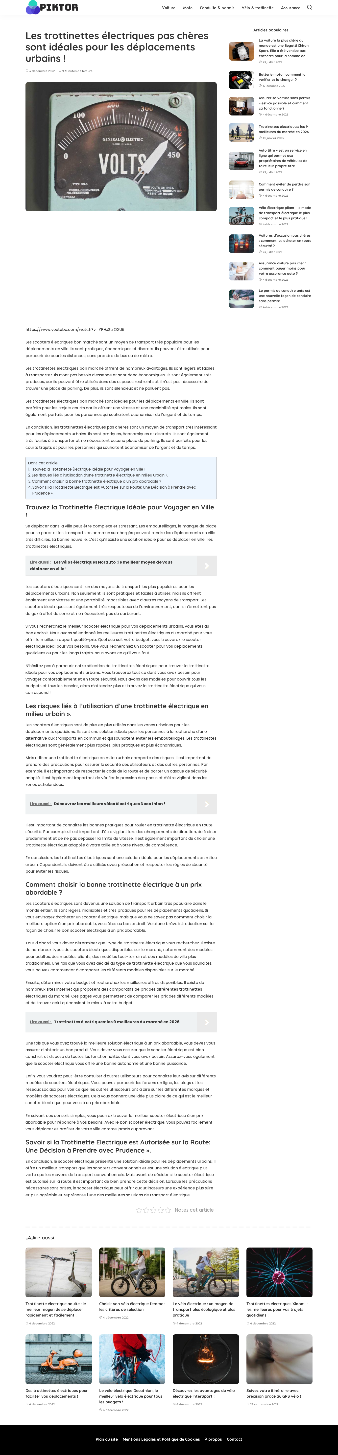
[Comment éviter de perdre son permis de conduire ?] (241, 190)
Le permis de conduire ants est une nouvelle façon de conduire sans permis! (285, 295)
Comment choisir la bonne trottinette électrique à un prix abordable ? (96, 481)
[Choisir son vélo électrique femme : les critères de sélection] (132, 1272)
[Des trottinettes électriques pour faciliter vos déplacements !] (58, 1359)
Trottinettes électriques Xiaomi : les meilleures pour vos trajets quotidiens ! (277, 1309)
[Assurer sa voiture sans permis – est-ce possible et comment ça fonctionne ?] (241, 106)
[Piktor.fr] (53, 7)
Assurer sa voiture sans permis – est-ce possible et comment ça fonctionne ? (284, 103)
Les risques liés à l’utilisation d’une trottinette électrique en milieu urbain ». (100, 475)
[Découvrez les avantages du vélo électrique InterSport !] (206, 1359)
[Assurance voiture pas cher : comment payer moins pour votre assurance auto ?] (241, 271)
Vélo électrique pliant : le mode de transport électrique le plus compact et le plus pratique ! (285, 212)
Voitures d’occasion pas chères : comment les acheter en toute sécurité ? (285, 240)
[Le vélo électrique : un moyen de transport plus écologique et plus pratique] (206, 1272)
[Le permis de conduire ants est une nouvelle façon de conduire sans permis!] (241, 299)
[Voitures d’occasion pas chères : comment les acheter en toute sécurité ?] (241, 243)
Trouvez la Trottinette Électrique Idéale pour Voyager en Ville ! (88, 469)
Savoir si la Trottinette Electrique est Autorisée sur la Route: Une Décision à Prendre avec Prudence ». (114, 490)
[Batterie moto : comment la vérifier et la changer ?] (241, 80)
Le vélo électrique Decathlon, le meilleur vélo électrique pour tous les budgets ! (130, 1396)
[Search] (310, 7)
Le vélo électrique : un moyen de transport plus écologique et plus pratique (204, 1309)
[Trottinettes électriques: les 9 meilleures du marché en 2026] (241, 132)
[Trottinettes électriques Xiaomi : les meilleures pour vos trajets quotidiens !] (279, 1272)
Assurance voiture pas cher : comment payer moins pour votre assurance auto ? (282, 268)
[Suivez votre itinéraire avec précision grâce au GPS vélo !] (279, 1359)
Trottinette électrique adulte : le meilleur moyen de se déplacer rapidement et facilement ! (55, 1309)
